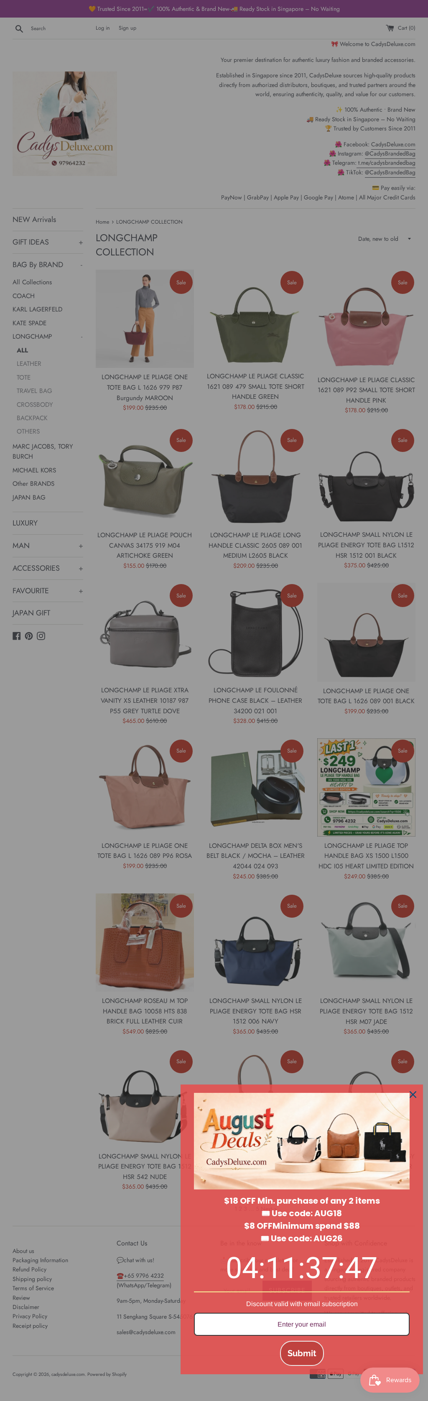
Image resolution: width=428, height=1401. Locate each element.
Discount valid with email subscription (302, 1303)
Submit (302, 1353)
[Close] (413, 1095)
